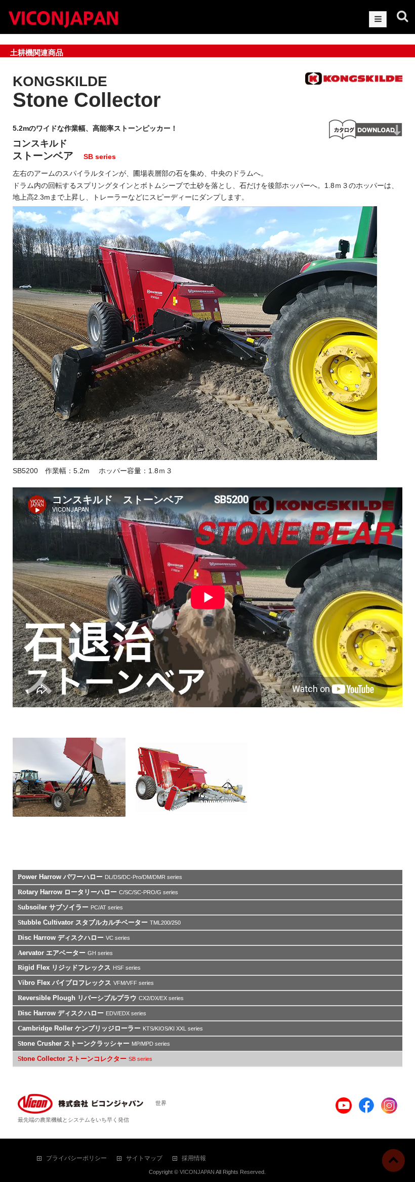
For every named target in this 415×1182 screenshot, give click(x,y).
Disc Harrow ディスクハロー (74, 937)
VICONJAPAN (197, 1172)
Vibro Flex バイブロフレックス (86, 982)
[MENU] (378, 19)
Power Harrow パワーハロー (100, 877)
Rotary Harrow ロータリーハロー (98, 892)
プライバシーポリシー (76, 1158)
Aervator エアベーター (65, 953)
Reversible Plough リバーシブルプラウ (101, 998)
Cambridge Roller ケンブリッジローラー (110, 1028)
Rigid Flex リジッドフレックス (79, 967)
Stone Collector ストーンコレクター (85, 1058)
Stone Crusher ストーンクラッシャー (94, 1043)
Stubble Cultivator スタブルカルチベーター (99, 922)
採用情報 (194, 1158)
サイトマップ (144, 1158)
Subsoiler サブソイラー (70, 907)
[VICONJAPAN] (63, 18)
